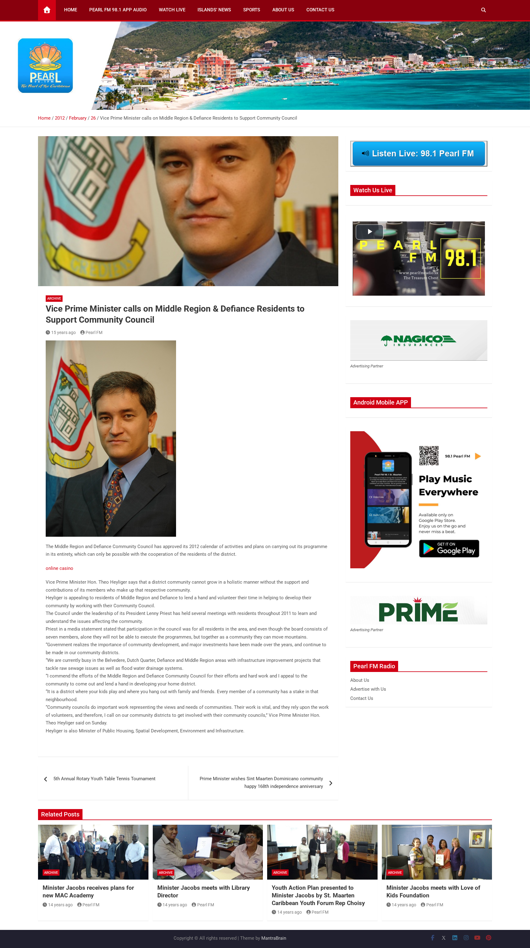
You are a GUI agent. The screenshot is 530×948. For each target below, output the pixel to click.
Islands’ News (214, 10)
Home (70, 10)
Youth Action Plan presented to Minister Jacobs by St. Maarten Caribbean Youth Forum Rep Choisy (318, 895)
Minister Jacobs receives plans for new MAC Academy (88, 891)
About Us (283, 10)
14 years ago (60, 904)
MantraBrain (273, 938)
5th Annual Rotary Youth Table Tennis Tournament (104, 778)
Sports (251, 10)
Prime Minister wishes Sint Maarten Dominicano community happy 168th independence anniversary (261, 782)
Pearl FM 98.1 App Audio (118, 10)
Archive (54, 299)
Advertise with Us (368, 689)
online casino (59, 568)
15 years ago (63, 332)
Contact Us (320, 10)
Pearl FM (94, 332)
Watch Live (172, 10)
